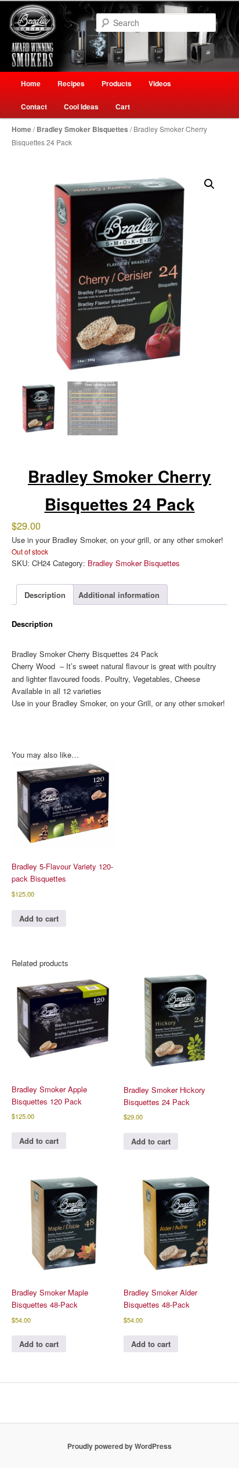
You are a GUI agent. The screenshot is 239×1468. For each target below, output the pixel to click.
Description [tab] (45, 594)
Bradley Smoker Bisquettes (82, 129)
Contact (34, 106)
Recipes (71, 83)
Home (31, 83)
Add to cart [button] (39, 918)
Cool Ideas (81, 106)
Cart (122, 106)
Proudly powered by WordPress (119, 1446)
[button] (209, 184)
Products (117, 83)
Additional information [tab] (119, 594)
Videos (160, 83)
